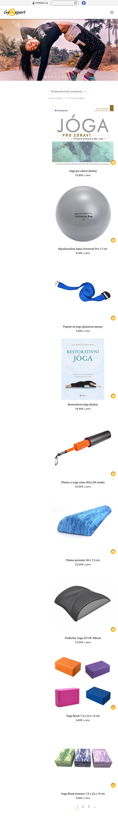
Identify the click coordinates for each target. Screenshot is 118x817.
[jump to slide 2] (49, 77)
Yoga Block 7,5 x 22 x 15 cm (83, 716)
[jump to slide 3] (52, 77)
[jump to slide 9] (72, 77)
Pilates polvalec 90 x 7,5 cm (83, 560)
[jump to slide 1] (45, 77)
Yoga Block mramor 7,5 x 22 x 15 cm (83, 793)
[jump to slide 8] (69, 77)
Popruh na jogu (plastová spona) (83, 326)
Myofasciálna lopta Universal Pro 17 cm (82, 248)
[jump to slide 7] (66, 77)
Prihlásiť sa (41, 2)
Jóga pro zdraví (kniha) (83, 171)
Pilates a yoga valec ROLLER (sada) (83, 482)
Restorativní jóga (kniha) (83, 404)
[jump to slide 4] (56, 77)
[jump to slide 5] (59, 77)
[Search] (75, 2)
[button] (113, 162)
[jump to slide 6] (62, 77)
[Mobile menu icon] (112, 12)
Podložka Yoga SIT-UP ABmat (83, 638)
